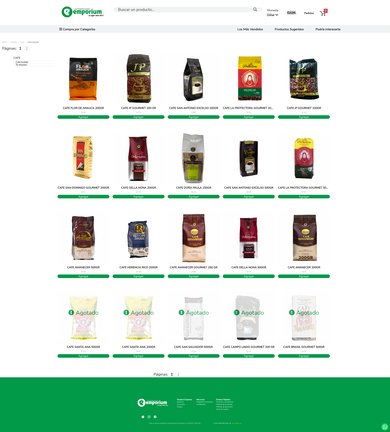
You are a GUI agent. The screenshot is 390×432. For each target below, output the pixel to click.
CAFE (16, 58)
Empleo (180, 407)
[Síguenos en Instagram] (149, 416)
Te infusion (21, 65)
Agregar (83, 117)
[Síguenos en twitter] (142, 416)
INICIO (4, 42)
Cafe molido (22, 62)
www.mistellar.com (236, 423)
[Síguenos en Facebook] (155, 416)
